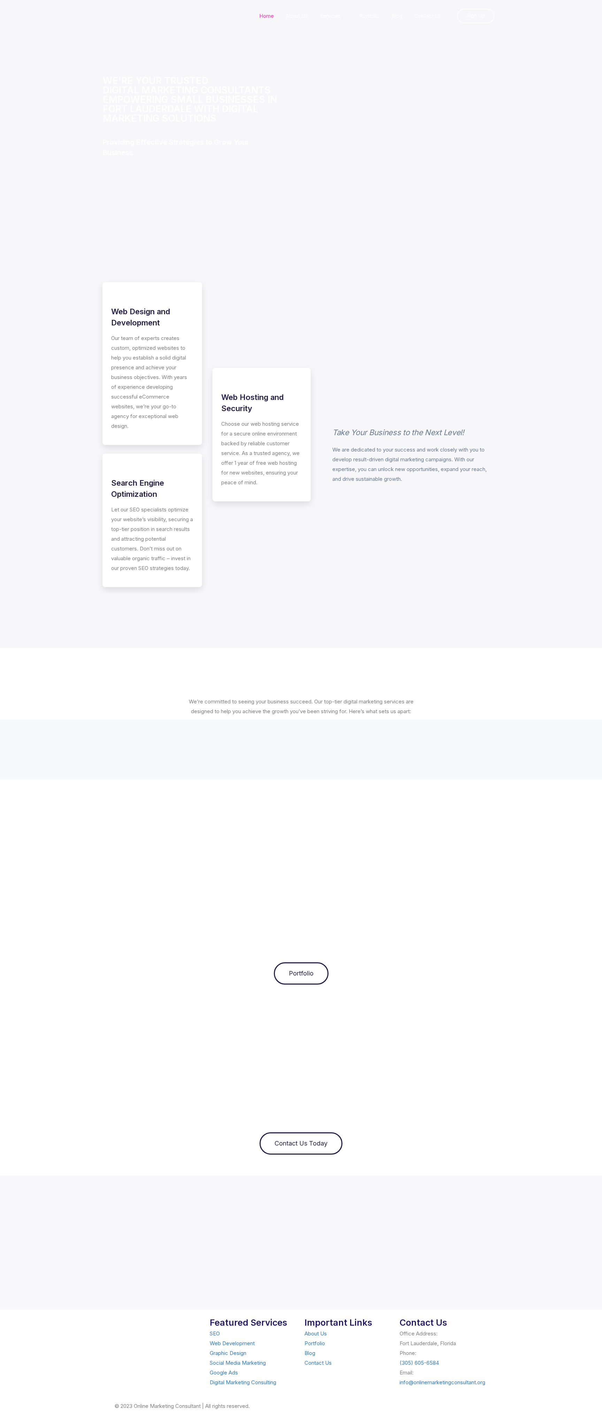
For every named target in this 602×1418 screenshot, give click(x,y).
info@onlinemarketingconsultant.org (442, 1382)
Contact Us (427, 16)
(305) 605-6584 (419, 1362)
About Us (297, 16)
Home (266, 16)
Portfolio (369, 16)
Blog (397, 16)
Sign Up (475, 15)
